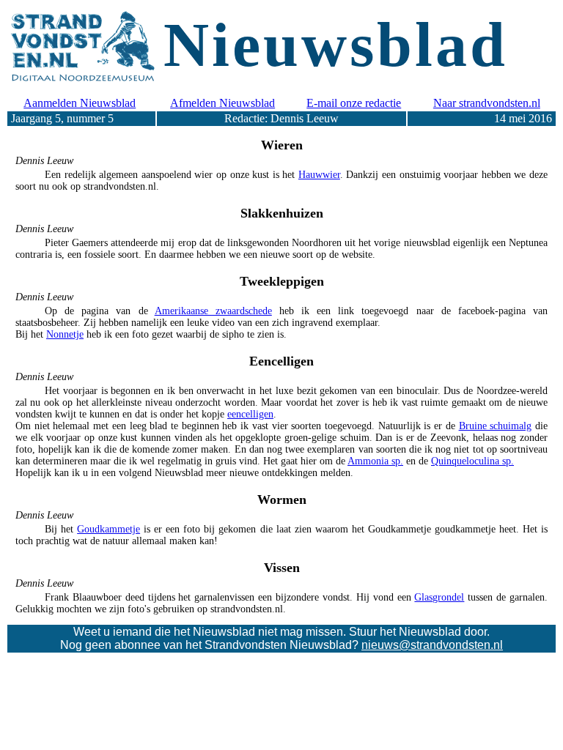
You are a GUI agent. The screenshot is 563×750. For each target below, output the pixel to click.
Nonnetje (65, 334)
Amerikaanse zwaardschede (213, 310)
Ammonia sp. (375, 461)
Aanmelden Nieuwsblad (79, 103)
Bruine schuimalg (495, 425)
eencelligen (250, 414)
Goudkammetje (108, 529)
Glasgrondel (439, 597)
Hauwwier (319, 174)
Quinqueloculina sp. (472, 461)
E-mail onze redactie (353, 103)
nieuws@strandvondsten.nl (432, 645)
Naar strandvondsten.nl (486, 103)
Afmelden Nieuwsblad (222, 103)
